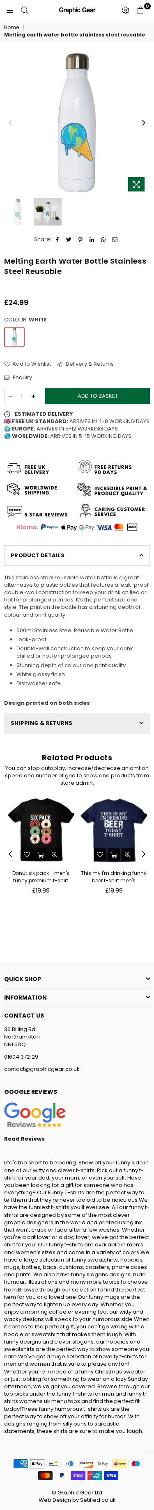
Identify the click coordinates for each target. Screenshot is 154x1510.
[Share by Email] (115, 239)
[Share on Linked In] (92, 239)
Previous (10, 123)
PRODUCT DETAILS (37, 555)
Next (144, 123)
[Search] (24, 10)
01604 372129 (21, 1057)
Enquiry (21, 377)
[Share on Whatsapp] (104, 239)
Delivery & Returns (89, 364)
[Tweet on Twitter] (69, 239)
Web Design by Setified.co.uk (77, 1500)
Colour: (25, 319)
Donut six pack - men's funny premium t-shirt (40, 877)
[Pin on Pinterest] (81, 239)
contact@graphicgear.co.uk (42, 1069)
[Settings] (125, 10)
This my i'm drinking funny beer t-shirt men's (114, 877)
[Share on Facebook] (58, 239)
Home (11, 27)
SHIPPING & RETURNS (42, 723)
